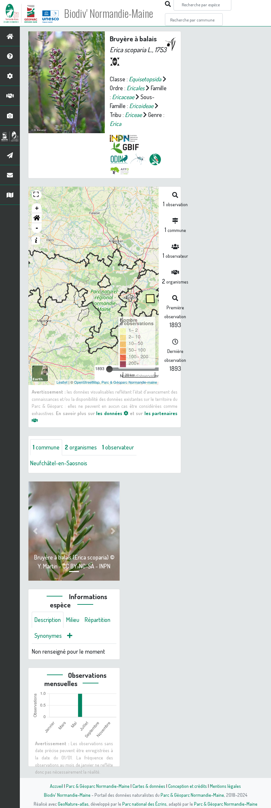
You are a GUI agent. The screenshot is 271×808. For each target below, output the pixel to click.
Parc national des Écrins (144, 804)
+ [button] (37, 208)
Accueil (56, 786)
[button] (37, 218)
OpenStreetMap (86, 382)
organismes (81, 447)
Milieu (72, 619)
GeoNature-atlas (73, 804)
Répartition (97, 619)
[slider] (109, 369)
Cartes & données (149, 786)
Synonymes (48, 635)
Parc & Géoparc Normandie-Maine (98, 786)
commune (46, 447)
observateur (118, 447)
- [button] (37, 227)
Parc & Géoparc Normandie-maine (129, 382)
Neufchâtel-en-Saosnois (58, 463)
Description (47, 619)
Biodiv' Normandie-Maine (108, 13)
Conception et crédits (187, 786)
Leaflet (62, 382)
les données (110, 413)
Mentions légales (225, 786)
